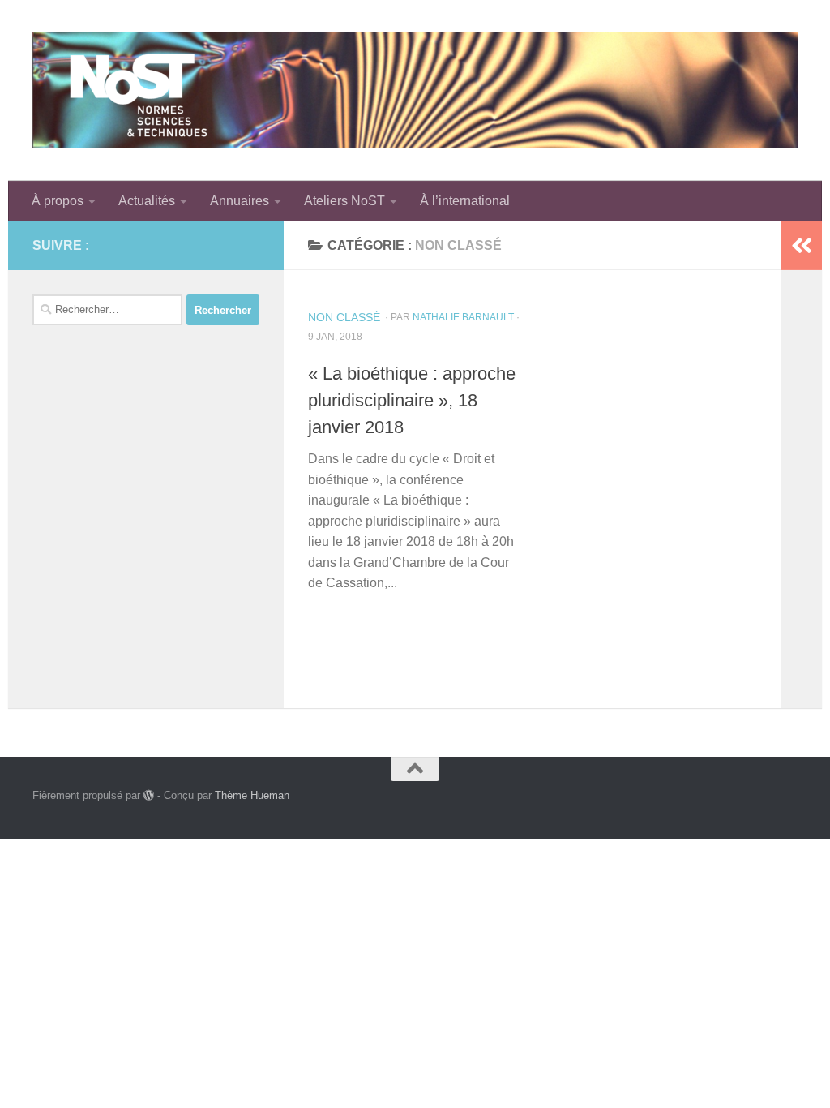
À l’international (465, 201)
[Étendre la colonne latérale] (801, 245)
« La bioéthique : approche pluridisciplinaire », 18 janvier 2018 (412, 400)
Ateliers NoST (344, 201)
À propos (57, 201)
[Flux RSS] (223, 245)
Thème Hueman (252, 795)
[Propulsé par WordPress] (148, 795)
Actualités (146, 201)
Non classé (344, 317)
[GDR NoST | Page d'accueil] (415, 90)
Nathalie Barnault (463, 317)
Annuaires (239, 201)
